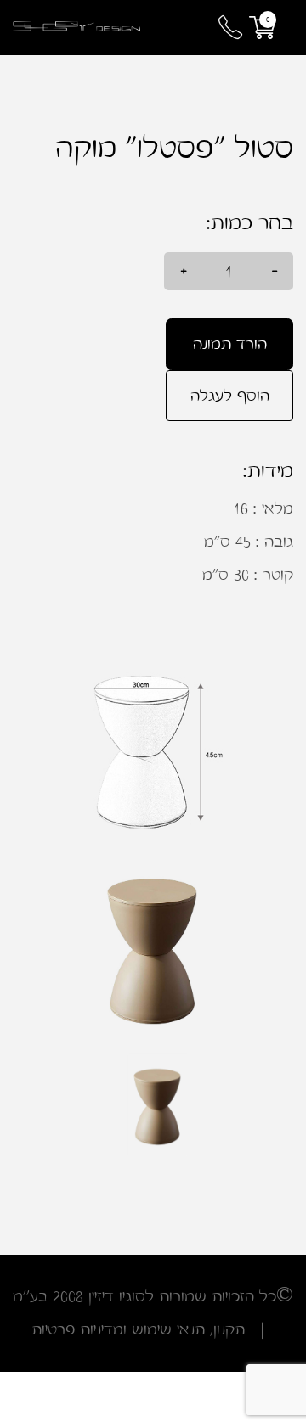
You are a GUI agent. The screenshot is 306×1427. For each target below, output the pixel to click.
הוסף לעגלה (75, 344)
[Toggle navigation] (183, 27)
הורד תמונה (230, 344)
